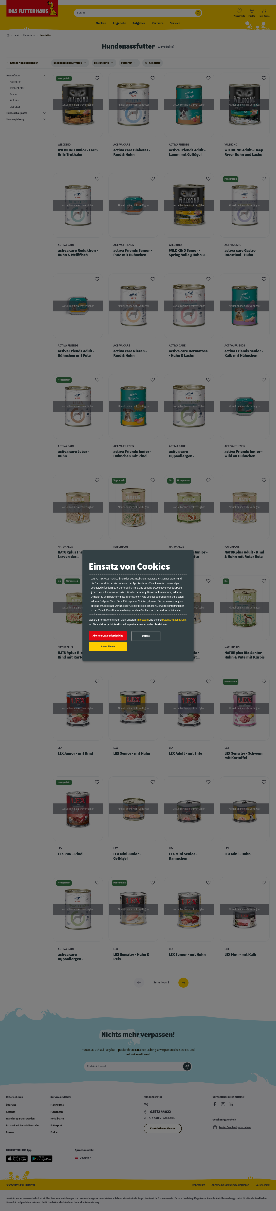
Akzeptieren (108, 646)
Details (146, 636)
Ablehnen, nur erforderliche (108, 635)
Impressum (143, 620)
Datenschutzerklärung (174, 620)
